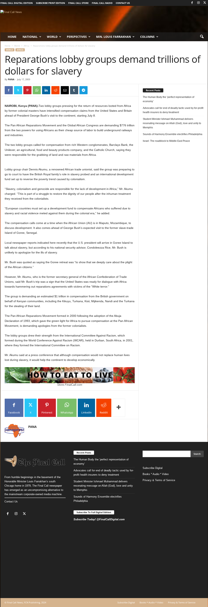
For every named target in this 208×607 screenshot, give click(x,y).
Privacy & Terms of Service (159, 480)
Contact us (123, 2)
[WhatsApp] (37, 90)
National (30, 37)
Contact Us (11, 501)
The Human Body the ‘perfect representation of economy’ (168, 99)
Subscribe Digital (152, 468)
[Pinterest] (27, 90)
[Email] (65, 90)
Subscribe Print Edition (50, 2)
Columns (147, 37)
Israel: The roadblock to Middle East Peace (166, 141)
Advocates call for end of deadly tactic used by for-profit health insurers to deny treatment (173, 110)
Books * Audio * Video (156, 474)
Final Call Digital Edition (16, 2)
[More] (119, 408)
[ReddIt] (55, 90)
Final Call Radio (102, 2)
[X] (204, 3)
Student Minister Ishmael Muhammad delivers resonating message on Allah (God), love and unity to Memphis (172, 123)
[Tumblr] (74, 90)
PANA (11, 79)
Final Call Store (78, 2)
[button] (201, 36)
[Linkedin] (46, 90)
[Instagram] (198, 3)
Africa (26, 45)
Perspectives (77, 37)
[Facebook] (192, 3)
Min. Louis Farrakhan (113, 37)
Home (12, 37)
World (52, 37)
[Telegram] (83, 90)
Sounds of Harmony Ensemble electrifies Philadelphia (173, 134)
